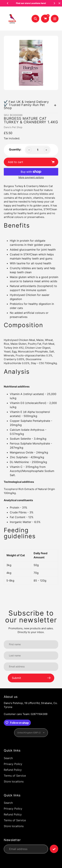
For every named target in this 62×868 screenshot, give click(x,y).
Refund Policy (13, 769)
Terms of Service (15, 775)
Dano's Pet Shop (13, 127)
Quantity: (15, 149)
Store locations (14, 781)
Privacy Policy (13, 764)
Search (8, 758)
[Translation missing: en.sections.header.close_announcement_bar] (59, 3)
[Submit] (54, 849)
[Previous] (7, 3)
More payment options (31, 177)
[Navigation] (55, 18)
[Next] (54, 3)
